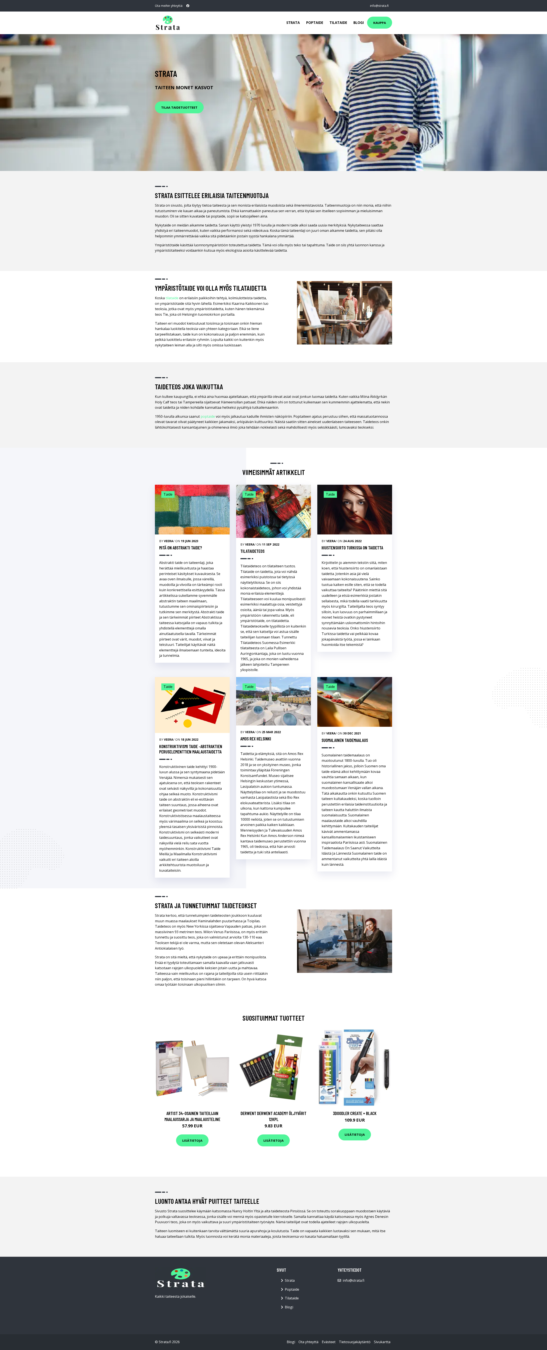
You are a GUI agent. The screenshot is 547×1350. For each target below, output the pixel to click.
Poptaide (314, 22)
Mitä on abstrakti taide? (180, 547)
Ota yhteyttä (308, 1342)
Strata (293, 22)
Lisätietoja (192, 1140)
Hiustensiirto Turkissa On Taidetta (352, 547)
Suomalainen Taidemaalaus (345, 740)
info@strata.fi (379, 6)
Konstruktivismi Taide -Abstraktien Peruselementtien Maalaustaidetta (190, 749)
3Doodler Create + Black (354, 1113)
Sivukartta (382, 1342)
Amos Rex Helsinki (255, 738)
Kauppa (379, 22)
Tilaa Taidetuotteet (179, 107)
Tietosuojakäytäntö (355, 1342)
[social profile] (188, 6)
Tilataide (338, 22)
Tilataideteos (252, 551)
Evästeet (328, 1342)
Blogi (358, 22)
